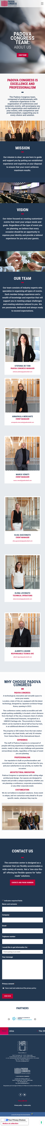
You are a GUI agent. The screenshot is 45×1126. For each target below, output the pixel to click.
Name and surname (10, 904)
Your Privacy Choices (17, 1120)
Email (4, 926)
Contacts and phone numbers (22, 882)
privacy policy (31, 988)
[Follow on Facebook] (20, 1094)
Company (6, 915)
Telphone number (8, 937)
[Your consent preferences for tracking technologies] (41, 1122)
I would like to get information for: (15, 947)
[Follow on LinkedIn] (24, 1094)
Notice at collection (10, 1123)
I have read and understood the (20, 988)
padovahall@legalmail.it (23, 1061)
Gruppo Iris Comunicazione (23, 1114)
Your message (7, 957)
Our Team (22, 55)
